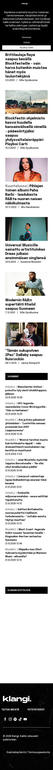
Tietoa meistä (10, 709)
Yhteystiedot (36, 709)
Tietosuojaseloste (39, 752)
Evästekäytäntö (16, 752)
